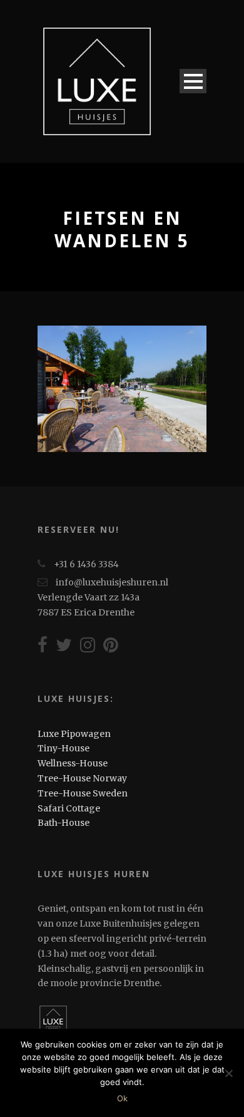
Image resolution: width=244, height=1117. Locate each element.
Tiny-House (63, 748)
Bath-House (63, 822)
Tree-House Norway (82, 778)
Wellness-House (73, 763)
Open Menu (193, 81)
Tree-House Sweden (83, 793)
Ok (122, 1098)
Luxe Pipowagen (74, 733)
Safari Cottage (69, 808)
